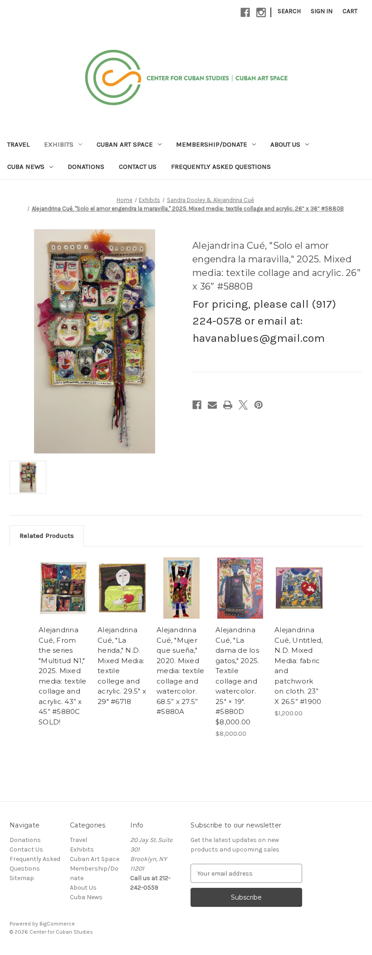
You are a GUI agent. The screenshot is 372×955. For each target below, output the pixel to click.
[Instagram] (261, 12)
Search (289, 11)
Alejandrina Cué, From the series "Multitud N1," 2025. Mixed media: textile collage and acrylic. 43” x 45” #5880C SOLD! (63, 675)
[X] (243, 405)
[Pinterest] (258, 405)
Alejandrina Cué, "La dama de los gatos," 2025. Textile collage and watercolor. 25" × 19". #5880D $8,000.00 (237, 675)
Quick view (63, 588)
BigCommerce (57, 924)
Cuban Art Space (125, 144)
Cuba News (25, 166)
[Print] (227, 405)
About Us (285, 144)
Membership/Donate (211, 144)
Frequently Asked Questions (221, 166)
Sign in (322, 11)
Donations (86, 166)
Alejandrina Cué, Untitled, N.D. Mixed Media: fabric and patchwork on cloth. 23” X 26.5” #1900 (298, 665)
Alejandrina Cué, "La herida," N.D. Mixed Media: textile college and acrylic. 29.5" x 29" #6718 (122, 665)
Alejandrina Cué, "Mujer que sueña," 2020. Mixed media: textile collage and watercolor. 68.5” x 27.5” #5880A (181, 670)
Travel (18, 144)
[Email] (212, 405)
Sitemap (22, 878)
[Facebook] (245, 12)
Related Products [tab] (47, 536)
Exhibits (58, 144)
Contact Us (138, 166)
